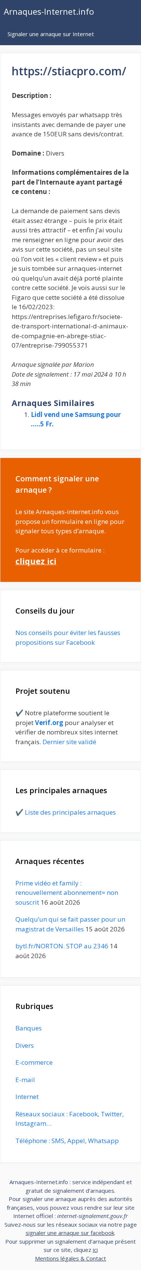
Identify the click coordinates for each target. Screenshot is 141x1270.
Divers (24, 1045)
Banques (28, 1028)
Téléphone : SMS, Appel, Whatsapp (67, 1140)
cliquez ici (35, 561)
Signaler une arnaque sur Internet (51, 34)
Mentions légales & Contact (70, 1258)
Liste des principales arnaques (70, 812)
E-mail (25, 1079)
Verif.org (49, 722)
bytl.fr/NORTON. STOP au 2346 (61, 946)
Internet (27, 1096)
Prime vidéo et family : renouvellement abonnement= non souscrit (66, 893)
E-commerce (34, 1062)
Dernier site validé (69, 741)
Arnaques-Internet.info (49, 11)
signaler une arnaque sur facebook (70, 1232)
